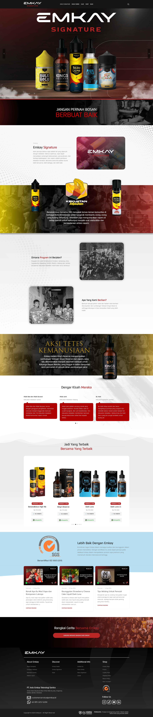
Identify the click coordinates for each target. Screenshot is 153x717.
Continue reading (31, 608)
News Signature (81, 672)
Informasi (28, 588)
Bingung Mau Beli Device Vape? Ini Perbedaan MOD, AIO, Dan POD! (111, 594)
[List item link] (46, 702)
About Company (31, 666)
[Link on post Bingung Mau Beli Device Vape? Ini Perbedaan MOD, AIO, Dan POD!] (112, 575)
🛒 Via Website (37, 514)
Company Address (32, 669)
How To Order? (107, 681)
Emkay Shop (106, 666)
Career (79, 675)
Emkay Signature (57, 669)
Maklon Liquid (31, 675)
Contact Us (80, 666)
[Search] (128, 4)
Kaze (53, 672)
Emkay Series (56, 666)
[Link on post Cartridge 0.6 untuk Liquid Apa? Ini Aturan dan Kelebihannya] (77, 575)
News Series (80, 669)
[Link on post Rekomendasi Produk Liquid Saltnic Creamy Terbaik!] (41, 575)
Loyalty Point (106, 672)
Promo (104, 669)
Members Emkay (31, 672)
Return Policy (106, 678)
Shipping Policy (107, 675)
